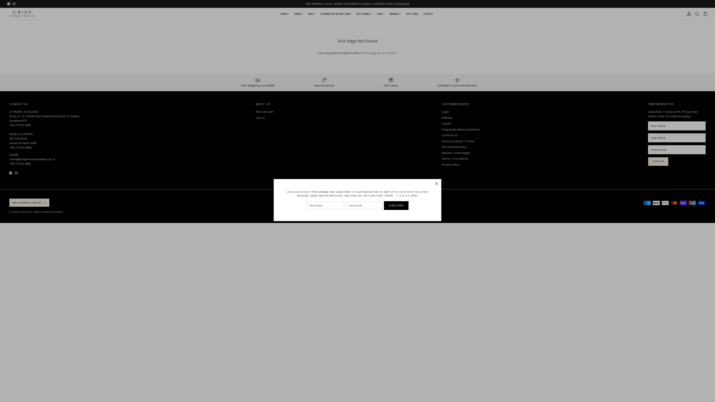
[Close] (437, 184)
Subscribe (396, 205)
